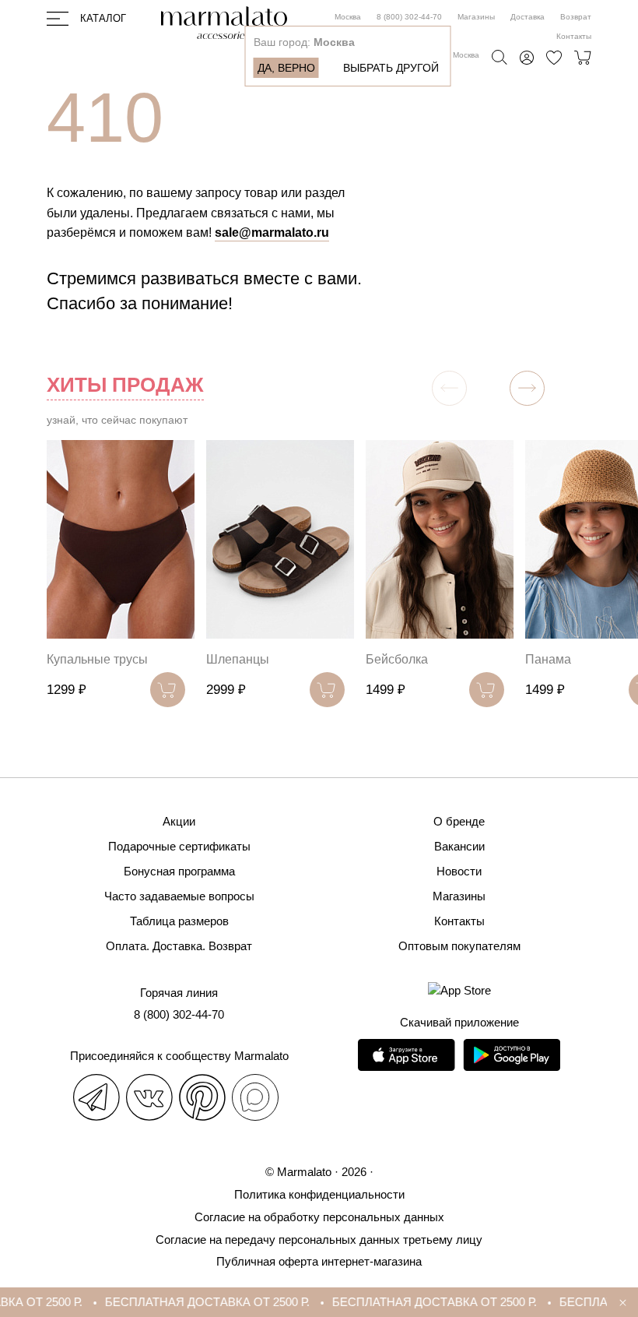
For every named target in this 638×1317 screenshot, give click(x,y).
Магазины (476, 16)
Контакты (573, 36)
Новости (459, 871)
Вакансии (459, 846)
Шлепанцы (237, 659)
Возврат (575, 16)
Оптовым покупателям (459, 946)
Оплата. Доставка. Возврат (179, 946)
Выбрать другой (391, 68)
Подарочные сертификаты (179, 846)
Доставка (527, 16)
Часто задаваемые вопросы (179, 896)
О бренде (459, 821)
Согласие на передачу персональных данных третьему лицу (319, 1239)
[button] (527, 388)
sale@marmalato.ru (272, 232)
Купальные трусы (97, 659)
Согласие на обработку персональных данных (319, 1217)
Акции (179, 821)
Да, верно (286, 68)
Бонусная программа (179, 871)
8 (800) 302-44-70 (409, 16)
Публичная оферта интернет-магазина (319, 1261)
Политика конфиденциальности (319, 1194)
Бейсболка (397, 659)
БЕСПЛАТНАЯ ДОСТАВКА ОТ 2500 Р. (195, 1301)
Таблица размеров (179, 921)
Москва (348, 16)
